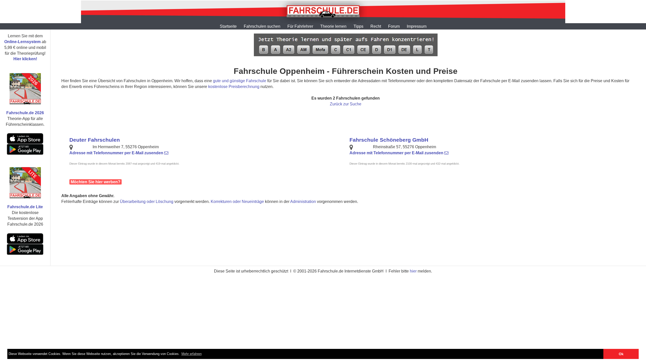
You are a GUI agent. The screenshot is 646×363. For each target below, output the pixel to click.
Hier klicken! (25, 59)
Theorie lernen (333, 26)
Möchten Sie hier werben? (95, 182)
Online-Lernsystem (22, 42)
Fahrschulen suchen (262, 26)
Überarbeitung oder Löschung (146, 201)
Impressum (416, 26)
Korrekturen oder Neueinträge (237, 201)
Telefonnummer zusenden (116, 153)
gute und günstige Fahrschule (239, 81)
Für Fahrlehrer (300, 26)
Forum (394, 26)
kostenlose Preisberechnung (233, 86)
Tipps (358, 26)
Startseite (228, 26)
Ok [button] (621, 354)
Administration (303, 201)
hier (413, 271)
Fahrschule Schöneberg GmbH (388, 140)
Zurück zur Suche (345, 104)
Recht (375, 26)
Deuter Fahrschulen (94, 140)
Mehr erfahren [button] (191, 354)
